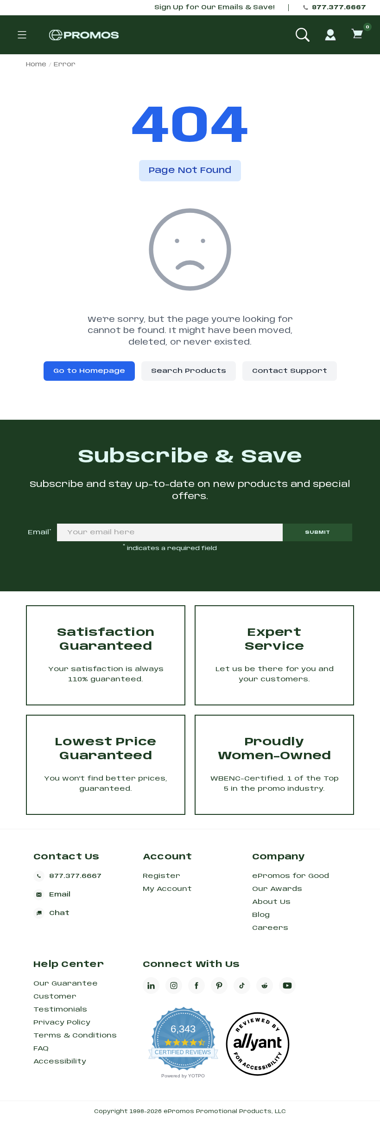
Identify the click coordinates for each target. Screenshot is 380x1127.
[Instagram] (173, 985)
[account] (330, 35)
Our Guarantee (65, 983)
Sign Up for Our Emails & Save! (214, 8)
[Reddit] (264, 985)
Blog (261, 915)
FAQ (41, 1048)
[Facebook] (196, 985)
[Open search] (302, 35)
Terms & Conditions (75, 1035)
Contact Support (289, 371)
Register (161, 876)
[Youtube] (287, 985)
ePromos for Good (290, 876)
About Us (271, 902)
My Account (167, 889)
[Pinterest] (219, 985)
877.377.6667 (339, 8)
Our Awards (277, 889)
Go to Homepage (89, 371)
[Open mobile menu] (22, 35)
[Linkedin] (151, 985)
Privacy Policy (61, 1022)
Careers (270, 928)
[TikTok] (242, 985)
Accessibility (59, 1061)
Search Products (188, 371)
